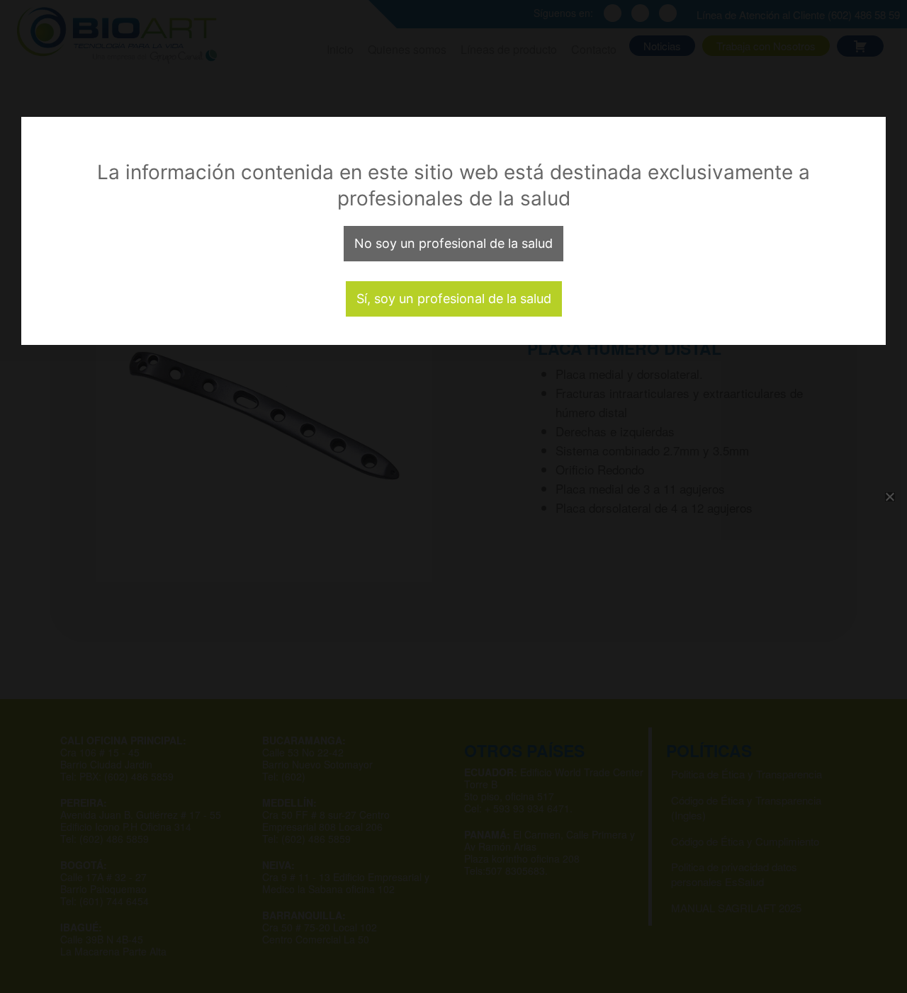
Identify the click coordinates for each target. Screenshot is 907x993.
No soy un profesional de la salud (453, 243)
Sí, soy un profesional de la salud (453, 298)
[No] (889, 496)
